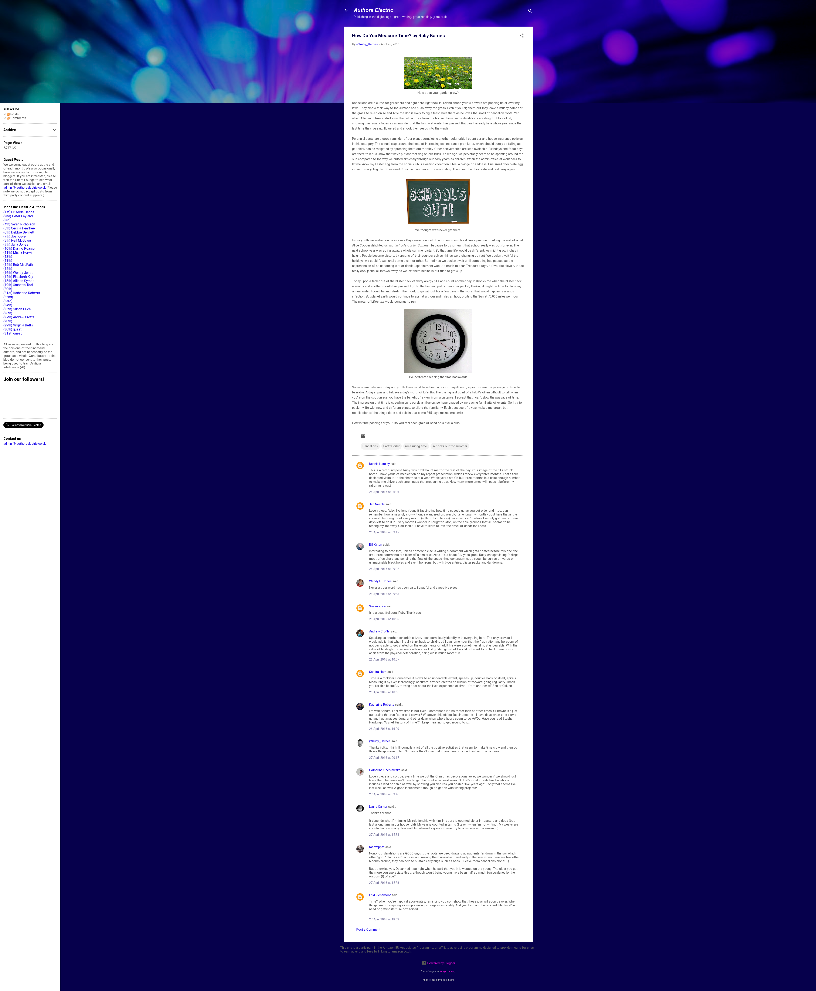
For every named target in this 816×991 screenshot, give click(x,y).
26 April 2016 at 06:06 (384, 492)
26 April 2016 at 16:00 (384, 729)
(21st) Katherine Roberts (21, 293)
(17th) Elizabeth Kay (18, 277)
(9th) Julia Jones (15, 244)
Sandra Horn (378, 672)
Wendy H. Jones (380, 581)
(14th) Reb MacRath (18, 265)
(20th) (7, 289)
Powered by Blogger (440, 963)
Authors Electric (373, 10)
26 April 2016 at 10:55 (384, 692)
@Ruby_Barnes (380, 741)
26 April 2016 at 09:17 (384, 532)
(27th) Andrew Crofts (18, 317)
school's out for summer (449, 446)
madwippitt (376, 847)
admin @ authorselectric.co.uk (24, 187)
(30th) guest (12, 329)
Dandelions (370, 446)
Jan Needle (377, 504)
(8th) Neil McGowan (18, 240)
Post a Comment (368, 929)
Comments (18, 118)
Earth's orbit (391, 446)
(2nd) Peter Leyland (18, 216)
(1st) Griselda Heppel (19, 212)
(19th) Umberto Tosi (18, 285)
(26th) (7, 313)
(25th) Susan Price (17, 309)
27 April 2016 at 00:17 (384, 758)
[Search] (530, 11)
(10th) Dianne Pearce (19, 248)
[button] (521, 36)
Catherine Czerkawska (384, 770)
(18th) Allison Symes (18, 281)
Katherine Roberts (381, 704)
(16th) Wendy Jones (18, 273)
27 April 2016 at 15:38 (384, 883)
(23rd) (7, 301)
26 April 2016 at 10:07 (384, 659)
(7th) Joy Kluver (15, 236)
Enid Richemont (380, 895)
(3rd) (6, 220)
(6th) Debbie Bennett (18, 232)
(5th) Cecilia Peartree (19, 228)
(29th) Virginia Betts (18, 325)
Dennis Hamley (379, 464)
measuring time (416, 446)
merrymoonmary (447, 971)
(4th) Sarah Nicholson (19, 224)
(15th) (7, 269)
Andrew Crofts (379, 631)
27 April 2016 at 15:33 (384, 835)
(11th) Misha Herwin (18, 253)
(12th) (7, 257)
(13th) (7, 261)
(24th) (7, 305)
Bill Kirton (375, 545)
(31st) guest (12, 333)
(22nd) (8, 297)
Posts (14, 114)
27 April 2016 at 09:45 (384, 794)
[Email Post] (363, 438)
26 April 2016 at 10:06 (384, 619)
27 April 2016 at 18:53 (384, 919)
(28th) (7, 321)
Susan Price (377, 606)
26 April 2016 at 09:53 (384, 594)
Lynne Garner (378, 807)
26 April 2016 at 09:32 (384, 569)
